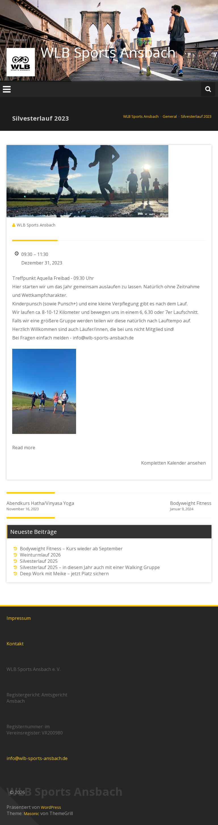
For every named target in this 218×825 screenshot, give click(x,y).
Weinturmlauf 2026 (40, 555)
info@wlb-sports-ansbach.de (37, 758)
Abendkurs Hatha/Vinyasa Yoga (40, 505)
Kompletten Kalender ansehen (173, 463)
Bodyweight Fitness (190, 505)
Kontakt (15, 644)
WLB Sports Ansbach (108, 52)
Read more (23, 447)
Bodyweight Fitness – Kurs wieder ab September (71, 548)
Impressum (19, 618)
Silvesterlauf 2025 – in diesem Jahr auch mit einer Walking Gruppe (90, 567)
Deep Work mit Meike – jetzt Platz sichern (64, 573)
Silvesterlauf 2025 (39, 561)
